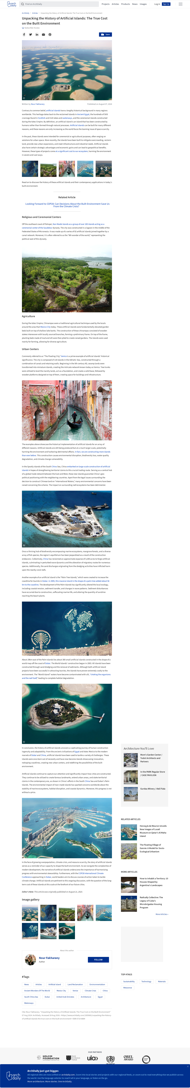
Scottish (41, 118)
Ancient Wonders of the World (37, 990)
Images (143, 4)
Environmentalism (97, 984)
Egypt (76, 751)
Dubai (45, 581)
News (135, 4)
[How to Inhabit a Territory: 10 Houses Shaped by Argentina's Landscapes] (129, 885)
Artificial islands (77, 125)
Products (125, 4)
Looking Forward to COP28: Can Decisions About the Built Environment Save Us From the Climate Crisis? (67, 205)
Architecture (86, 997)
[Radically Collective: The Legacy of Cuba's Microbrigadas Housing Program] (129, 904)
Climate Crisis (90, 990)
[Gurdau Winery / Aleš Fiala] (131, 794)
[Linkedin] (37, 34)
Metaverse (127, 987)
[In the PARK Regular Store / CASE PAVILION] (131, 777)
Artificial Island (55, 984)
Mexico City (45, 326)
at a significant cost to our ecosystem (71, 151)
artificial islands (53, 110)
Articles (115, 4)
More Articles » (162, 914)
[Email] (43, 34)
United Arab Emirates (65, 997)
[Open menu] (180, 4)
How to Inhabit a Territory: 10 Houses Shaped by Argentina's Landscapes (154, 882)
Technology (146, 981)
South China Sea (31, 997)
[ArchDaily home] (11, 4)
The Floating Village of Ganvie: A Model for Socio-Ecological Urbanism (152, 848)
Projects (106, 4)
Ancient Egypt (83, 114)
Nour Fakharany (49, 958)
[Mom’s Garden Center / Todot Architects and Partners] (131, 760)
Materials (162, 981)
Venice (64, 356)
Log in (157, 4)
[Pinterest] (50, 34)
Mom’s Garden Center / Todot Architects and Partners (151, 758)
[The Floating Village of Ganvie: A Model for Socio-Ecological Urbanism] (129, 851)
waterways (67, 118)
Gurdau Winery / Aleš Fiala (152, 788)
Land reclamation (75, 984)
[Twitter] (30, 34)
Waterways (28, 1003)
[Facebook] (24, 34)
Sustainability (129, 981)
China (54, 466)
